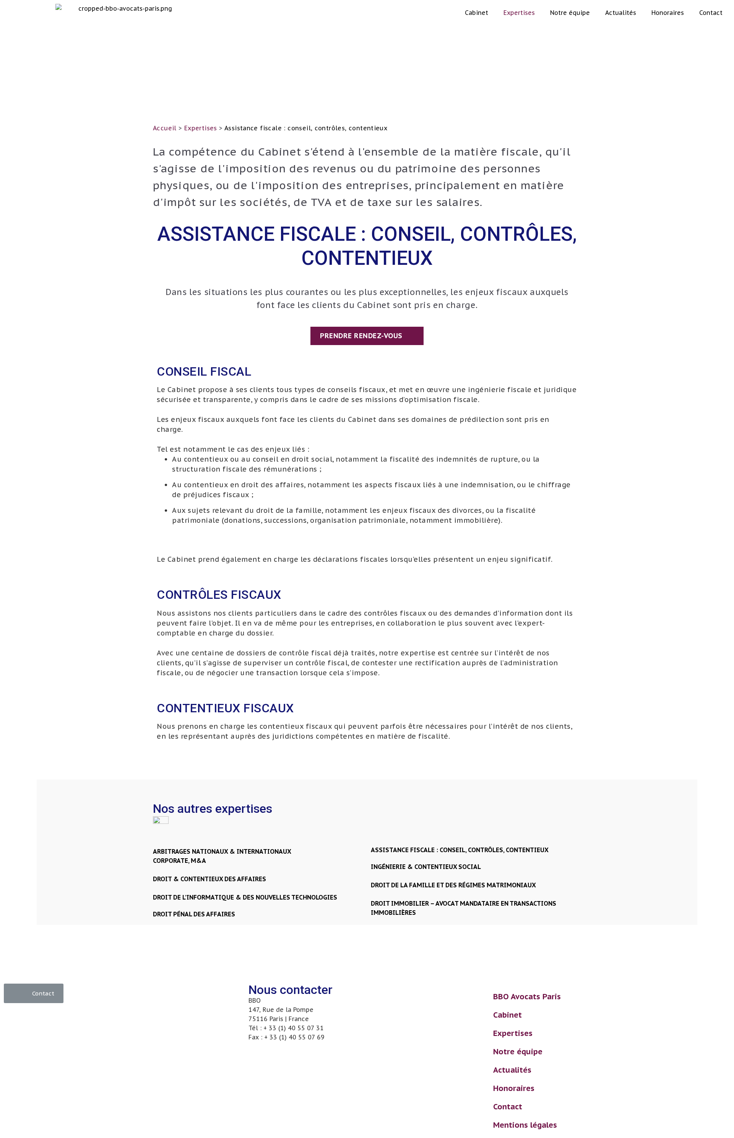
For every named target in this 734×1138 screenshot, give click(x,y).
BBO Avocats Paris (527, 997)
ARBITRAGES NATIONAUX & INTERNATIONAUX (222, 851)
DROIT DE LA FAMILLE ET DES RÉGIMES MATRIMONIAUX (453, 885)
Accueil (165, 128)
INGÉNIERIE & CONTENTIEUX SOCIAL (426, 867)
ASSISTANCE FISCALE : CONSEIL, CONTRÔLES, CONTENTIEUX (460, 850)
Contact (711, 12)
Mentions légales (525, 1125)
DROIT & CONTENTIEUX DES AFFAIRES (209, 879)
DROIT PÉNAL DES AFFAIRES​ (194, 914)
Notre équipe (570, 12)
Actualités (620, 12)
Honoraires (667, 12)
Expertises (519, 12)
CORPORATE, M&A (179, 860)
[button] (367, 336)
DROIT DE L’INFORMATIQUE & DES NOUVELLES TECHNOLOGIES (245, 897)
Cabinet (476, 12)
